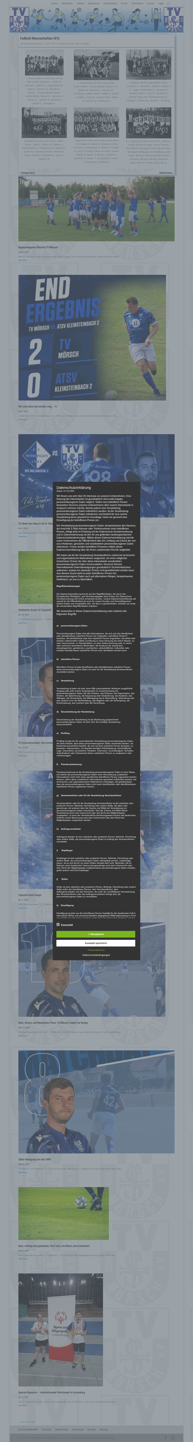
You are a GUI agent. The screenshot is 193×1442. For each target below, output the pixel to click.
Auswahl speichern (96, 943)
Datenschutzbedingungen (96, 955)
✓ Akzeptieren (96, 934)
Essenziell (67, 925)
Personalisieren (96, 950)
